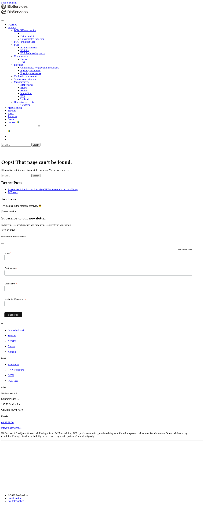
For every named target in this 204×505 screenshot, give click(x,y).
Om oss (11, 346)
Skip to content (8, 2)
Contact (11, 119)
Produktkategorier (17, 330)
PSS (22, 96)
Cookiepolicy (14, 498)
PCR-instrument (28, 47)
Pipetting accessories (30, 73)
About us (12, 116)
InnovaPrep (26, 93)
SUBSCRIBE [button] (8, 230)
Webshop (12, 24)
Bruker (23, 90)
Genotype (25, 105)
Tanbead (24, 99)
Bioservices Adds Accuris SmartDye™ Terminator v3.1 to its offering (43, 189)
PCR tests (13, 192)
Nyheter (12, 341)
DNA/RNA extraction (25, 30)
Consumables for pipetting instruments (39, 67)
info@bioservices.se (11, 427)
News (11, 113)
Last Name (10, 283)
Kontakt (12, 351)
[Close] (2, 243)
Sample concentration (25, 79)
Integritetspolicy (16, 501)
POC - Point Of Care (24, 41)
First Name (11, 268)
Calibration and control (25, 76)
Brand (23, 87)
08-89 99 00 (7, 422)
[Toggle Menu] (2, 20)
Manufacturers (21, 82)
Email (7, 252)
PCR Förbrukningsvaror (32, 53)
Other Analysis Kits (24, 102)
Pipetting (18, 64)
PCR (16, 44)
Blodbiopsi (13, 364)
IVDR (11, 375)
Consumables (21, 56)
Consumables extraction (32, 39)
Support (12, 110)
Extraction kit (27, 36)
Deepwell (25, 59)
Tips (22, 62)
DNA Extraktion (16, 370)
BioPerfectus (26, 84)
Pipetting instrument (30, 70)
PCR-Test (13, 380)
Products (12, 27)
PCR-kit (24, 50)
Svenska (12, 122)
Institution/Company (15, 299)
